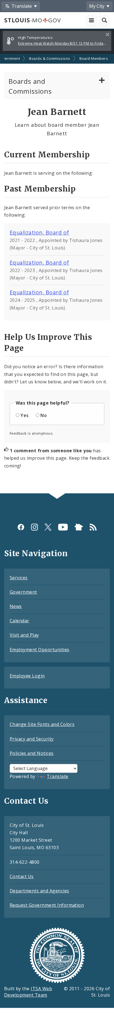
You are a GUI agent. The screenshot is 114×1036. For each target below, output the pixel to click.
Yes (24, 415)
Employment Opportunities (39, 650)
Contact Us (22, 876)
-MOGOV (32, 20)
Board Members (93, 58)
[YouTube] (63, 527)
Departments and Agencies (39, 891)
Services (19, 578)
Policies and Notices (32, 753)
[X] (48, 527)
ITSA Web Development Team (28, 992)
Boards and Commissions (30, 86)
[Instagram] (34, 527)
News (16, 606)
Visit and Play (24, 635)
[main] (57, 273)
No (43, 415)
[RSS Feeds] (93, 527)
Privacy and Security (32, 739)
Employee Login (27, 676)
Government (23, 592)
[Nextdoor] (78, 527)
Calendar (19, 621)
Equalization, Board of (39, 232)
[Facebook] (20, 527)
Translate (57, 776)
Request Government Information (47, 905)
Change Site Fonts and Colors (42, 724)
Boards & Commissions (49, 58)
